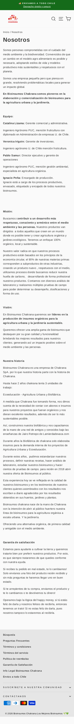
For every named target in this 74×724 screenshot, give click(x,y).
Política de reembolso (16, 658)
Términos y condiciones (17, 646)
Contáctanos (14, 696)
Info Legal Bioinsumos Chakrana (22, 670)
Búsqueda (9, 634)
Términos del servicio (15, 653)
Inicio (6, 32)
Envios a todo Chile (14, 676)
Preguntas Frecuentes (16, 640)
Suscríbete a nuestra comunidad (32, 687)
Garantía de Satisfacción (18, 664)
